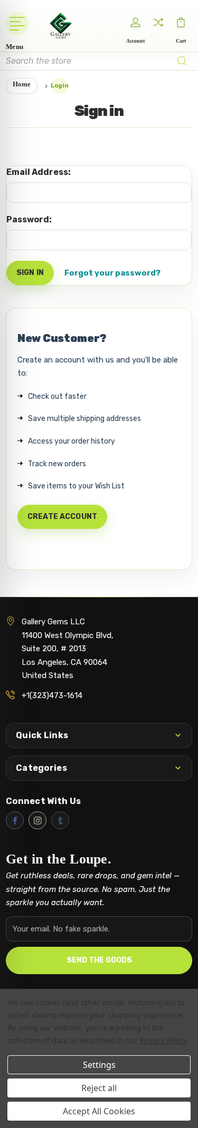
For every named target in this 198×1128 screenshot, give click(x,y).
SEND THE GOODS (99, 960)
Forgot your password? (112, 273)
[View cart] (181, 23)
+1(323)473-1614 (52, 695)
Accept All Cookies (99, 1111)
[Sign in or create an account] (136, 23)
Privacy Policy (163, 1040)
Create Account (62, 516)
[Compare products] (158, 23)
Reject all (99, 1088)
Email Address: (38, 172)
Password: (29, 219)
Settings (99, 1065)
